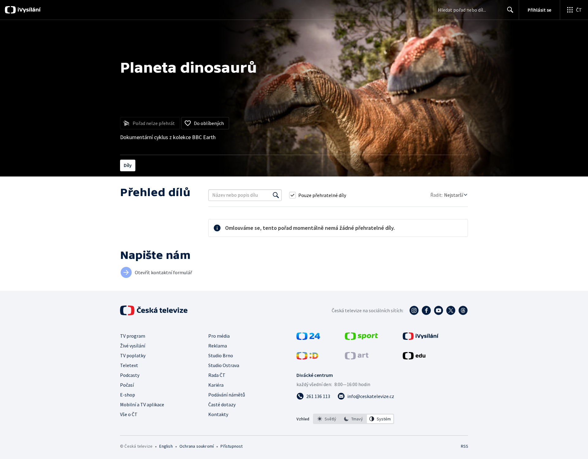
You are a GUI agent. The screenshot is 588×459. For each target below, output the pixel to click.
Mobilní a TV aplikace (142, 404)
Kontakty (218, 414)
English (165, 446)
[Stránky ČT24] (308, 338)
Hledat (510, 9)
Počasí (127, 385)
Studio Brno (220, 355)
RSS (464, 446)
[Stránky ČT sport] (361, 338)
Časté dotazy (222, 404)
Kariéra (216, 385)
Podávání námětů (226, 395)
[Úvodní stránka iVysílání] (28, 9)
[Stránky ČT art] (356, 358)
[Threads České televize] (463, 310)
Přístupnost (232, 446)
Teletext (129, 365)
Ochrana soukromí (196, 446)
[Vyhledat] (276, 195)
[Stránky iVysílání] (421, 338)
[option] (327, 419)
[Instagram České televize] (414, 310)
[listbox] (353, 419)
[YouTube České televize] (438, 310)
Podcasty (129, 375)
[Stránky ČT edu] (414, 358)
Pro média (219, 336)
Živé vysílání (132, 346)
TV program (132, 336)
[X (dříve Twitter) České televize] (451, 310)
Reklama (217, 346)
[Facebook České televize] (426, 310)
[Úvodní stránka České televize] (154, 310)
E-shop (127, 395)
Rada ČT (216, 375)
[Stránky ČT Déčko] (307, 358)
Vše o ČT (129, 414)
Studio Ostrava (223, 365)
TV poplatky (132, 355)
